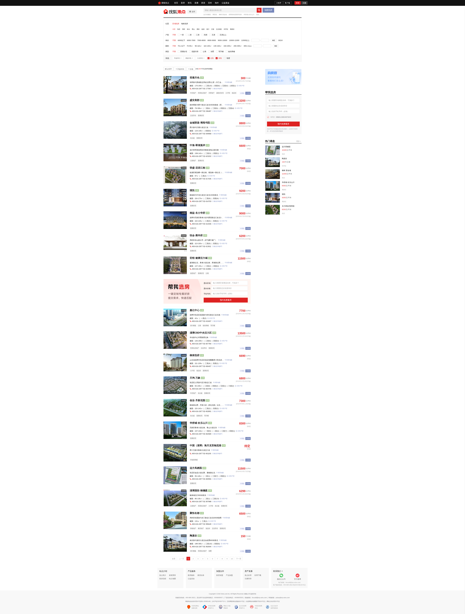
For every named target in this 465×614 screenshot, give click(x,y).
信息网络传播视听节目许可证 (255, 601)
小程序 (278, 3)
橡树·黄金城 (223, 14)
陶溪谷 (215, 14)
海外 (217, 3)
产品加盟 (229, 575)
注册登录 (248, 579)
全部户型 (241, 86)
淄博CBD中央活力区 (201, 332)
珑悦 (257, 14)
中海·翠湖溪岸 (197, 145)
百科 (210, 3)
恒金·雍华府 (196, 235)
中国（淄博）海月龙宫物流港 (205, 445)
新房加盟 (219, 575)
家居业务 (201, 575)
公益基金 (225, 3)
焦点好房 (248, 575)
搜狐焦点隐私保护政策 (283, 117)
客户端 (287, 3)
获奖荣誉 (172, 575)
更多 (298, 141)
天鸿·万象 (195, 377)
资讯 (190, 3)
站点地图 (172, 579)
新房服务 (191, 575)
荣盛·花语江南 (197, 167)
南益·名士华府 (197, 212)
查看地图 (229, 82)
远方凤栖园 (207, 14)
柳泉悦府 (194, 355)
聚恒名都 (194, 513)
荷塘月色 (194, 77)
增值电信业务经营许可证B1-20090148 (197, 601)
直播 (196, 3)
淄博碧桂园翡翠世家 (235, 14)
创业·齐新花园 (197, 400)
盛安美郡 (194, 100)
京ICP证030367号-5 (218, 601)
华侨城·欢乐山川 (249, 14)
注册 (304, 3)
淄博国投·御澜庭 (199, 490)
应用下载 (257, 575)
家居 (203, 3)
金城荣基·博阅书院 (200, 122)
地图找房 (268, 10)
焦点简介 (162, 575)
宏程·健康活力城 (199, 258)
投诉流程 (162, 579)
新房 (183, 3)
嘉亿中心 (194, 310)
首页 (176, 3)
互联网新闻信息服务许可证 (235, 601)
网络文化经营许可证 (273, 601)
